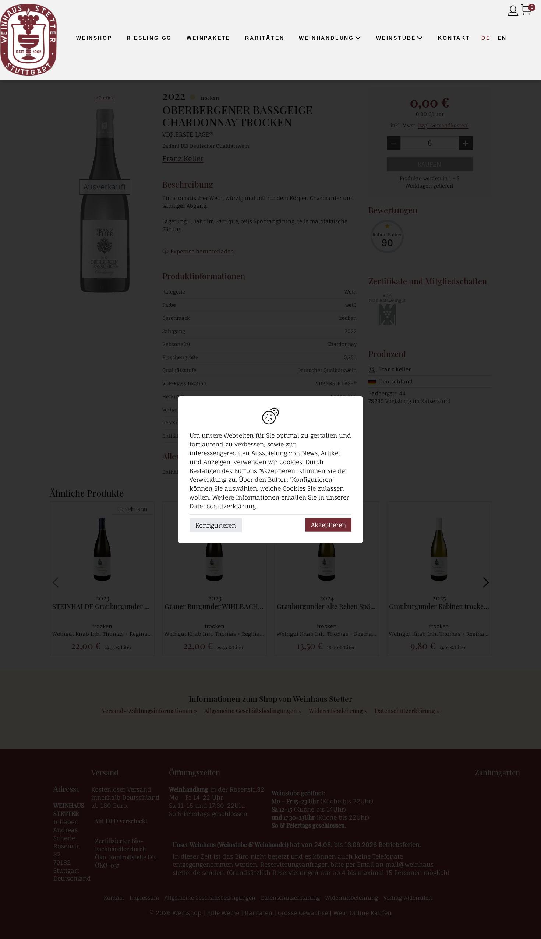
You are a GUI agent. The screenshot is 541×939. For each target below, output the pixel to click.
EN (502, 38)
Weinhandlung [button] (326, 38)
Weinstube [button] (396, 38)
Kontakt (454, 38)
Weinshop (94, 38)
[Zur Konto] (513, 11)
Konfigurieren (215, 525)
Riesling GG (149, 38)
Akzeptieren (328, 524)
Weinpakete (208, 38)
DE (486, 38)
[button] (357, 38)
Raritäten (264, 38)
